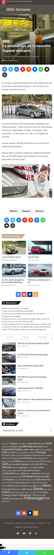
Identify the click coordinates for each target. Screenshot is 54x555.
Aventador (13, 446)
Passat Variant (18, 480)
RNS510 (25, 486)
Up (36, 495)
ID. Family (39, 467)
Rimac (45, 483)
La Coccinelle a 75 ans (11, 257)
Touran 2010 (33, 257)
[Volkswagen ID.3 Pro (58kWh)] (9, 391)
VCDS (21, 499)
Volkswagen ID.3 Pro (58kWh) (30, 388)
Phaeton (27, 480)
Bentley (27, 446)
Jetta (20, 470)
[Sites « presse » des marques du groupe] (9, 403)
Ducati (8, 458)
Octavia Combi (41, 476)
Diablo (44, 455)
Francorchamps (34, 461)
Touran (14, 495)
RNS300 (11, 486)
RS (34, 485)
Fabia (17, 461)
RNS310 (18, 486)
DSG (4, 458)
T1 (29, 492)
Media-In (28, 474)
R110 (8, 483)
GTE (38, 464)
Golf (5, 464)
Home (6, 18)
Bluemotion (38, 446)
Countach (6, 455)
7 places (12, 443)
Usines (40, 211)
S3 (40, 486)
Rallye (18, 483)
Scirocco (12, 489)
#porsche (5, 444)
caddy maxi (28, 449)
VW (47, 498)
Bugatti (5, 449)
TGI (41, 492)
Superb (27, 211)
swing (22, 492)
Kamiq (25, 470)
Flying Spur (24, 461)
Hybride (22, 467)
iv (16, 471)
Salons (46, 485)
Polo (38, 479)
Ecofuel (19, 458)
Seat (24, 489)
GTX (45, 464)
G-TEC (43, 461)
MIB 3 (39, 474)
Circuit (43, 450)
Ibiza (28, 468)
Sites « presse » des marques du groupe (35, 399)
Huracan (15, 468)
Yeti (3, 501)
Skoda (14, 211)
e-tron (13, 458)
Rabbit (13, 483)
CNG (4, 452)
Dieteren (49, 455)
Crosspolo (27, 455)
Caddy (18, 449)
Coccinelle (11, 453)
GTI (42, 464)
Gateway (49, 461)
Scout (18, 489)
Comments (42, 337)
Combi (25, 453)
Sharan (30, 489)
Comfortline (31, 453)
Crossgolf (19, 455)
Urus (40, 495)
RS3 (38, 486)
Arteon (43, 444)
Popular (25, 337)
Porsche (45, 479)
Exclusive (11, 461)
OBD (20, 477)
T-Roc (26, 492)
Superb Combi (14, 492)
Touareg (6, 495)
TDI (38, 492)
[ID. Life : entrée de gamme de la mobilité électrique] (14, 270)
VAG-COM (14, 499)
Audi (49, 443)
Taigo (34, 492)
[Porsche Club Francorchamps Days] (9, 358)
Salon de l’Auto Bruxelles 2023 (30, 366)
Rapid (22, 482)
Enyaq (35, 458)
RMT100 (4, 486)
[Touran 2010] (40, 247)
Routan (30, 486)
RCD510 (39, 483)
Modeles (18, 18)
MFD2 (34, 474)
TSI (33, 495)
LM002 (18, 474)
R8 (6, 483)
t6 (31, 492)
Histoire (7, 467)
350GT (23, 444)
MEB (23, 473)
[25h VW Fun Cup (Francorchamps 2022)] (9, 380)
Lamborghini (9, 473)
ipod (14, 470)
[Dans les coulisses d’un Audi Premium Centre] (9, 414)
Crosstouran (36, 455)
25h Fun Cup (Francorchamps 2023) (33, 343)
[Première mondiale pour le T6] (40, 270)
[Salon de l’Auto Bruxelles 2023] (9, 369)
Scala (4, 489)
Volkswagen (34, 498)
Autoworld (5, 447)
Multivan (8, 477)
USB (44, 495)
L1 (40, 471)
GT (30, 464)
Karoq (30, 470)
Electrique (27, 458)
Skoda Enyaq (47, 489)
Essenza (4, 461)
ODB (3, 480)
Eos (46, 458)
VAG (12, 18)
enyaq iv (41, 458)
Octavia (27, 476)
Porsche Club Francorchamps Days (18, 1)
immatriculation (7, 471)
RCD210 (28, 483)
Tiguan (45, 492)
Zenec (7, 501)
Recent (10, 337)
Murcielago (15, 477)
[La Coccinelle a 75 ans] (14, 247)
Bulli (12, 449)
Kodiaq (36, 470)
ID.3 (32, 468)
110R (19, 444)
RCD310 (34, 483)
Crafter (13, 455)
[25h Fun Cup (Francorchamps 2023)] (9, 347)
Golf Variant (22, 464)
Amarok (36, 443)
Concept (41, 452)
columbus (19, 453)
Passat (9, 479)
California (37, 450)
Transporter (24, 495)
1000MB (29, 444)
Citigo (49, 450)
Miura (43, 474)
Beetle (20, 447)
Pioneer (33, 480)
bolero (46, 447)
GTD (33, 464)
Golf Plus (11, 464)
